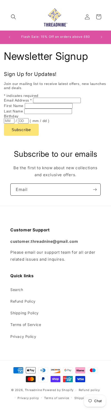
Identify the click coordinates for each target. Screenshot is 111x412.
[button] (13, 17)
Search (16, 289)
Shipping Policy (24, 313)
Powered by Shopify (58, 390)
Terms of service (56, 398)
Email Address (18, 100)
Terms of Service (25, 324)
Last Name (14, 111)
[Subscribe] (94, 189)
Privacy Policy (23, 336)
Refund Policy (23, 301)
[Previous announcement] (9, 37)
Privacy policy (28, 398)
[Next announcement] (101, 37)
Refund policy (89, 390)
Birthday (11, 116)
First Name (14, 106)
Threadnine (33, 390)
